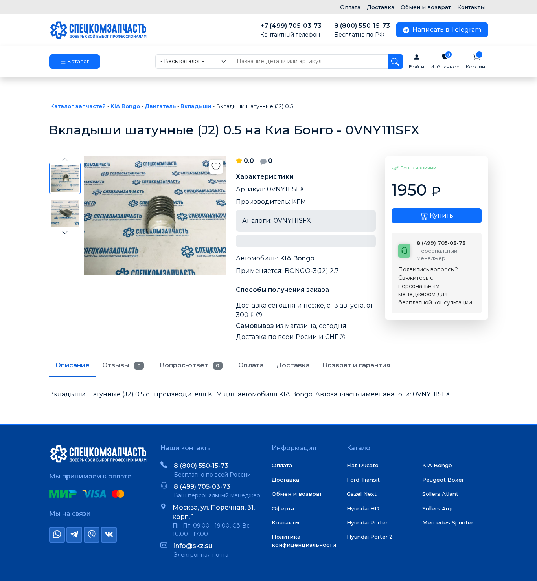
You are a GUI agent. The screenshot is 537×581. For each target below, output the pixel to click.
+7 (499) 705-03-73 (291, 30)
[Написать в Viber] (91, 535)
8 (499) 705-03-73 (202, 486)
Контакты (471, 7)
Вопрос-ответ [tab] (190, 365)
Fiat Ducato (363, 465)
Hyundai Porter (367, 522)
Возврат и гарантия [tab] (356, 365)
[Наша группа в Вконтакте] (109, 535)
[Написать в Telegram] (74, 535)
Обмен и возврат (426, 7)
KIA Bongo (297, 258)
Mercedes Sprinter (447, 522)
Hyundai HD (363, 508)
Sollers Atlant (440, 494)
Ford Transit (363, 480)
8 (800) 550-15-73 (362, 30)
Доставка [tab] (293, 365)
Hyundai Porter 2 (370, 536)
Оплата (350, 7)
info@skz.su (193, 546)
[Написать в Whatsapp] (57, 535)
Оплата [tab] (251, 365)
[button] (74, 61)
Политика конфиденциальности (304, 540)
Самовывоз (255, 326)
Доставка (380, 7)
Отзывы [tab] (121, 365)
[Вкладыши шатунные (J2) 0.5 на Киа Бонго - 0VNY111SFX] (155, 215)
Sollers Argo (438, 508)
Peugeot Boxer (443, 480)
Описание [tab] (72, 365)
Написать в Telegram (446, 29)
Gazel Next (362, 494)
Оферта (283, 508)
